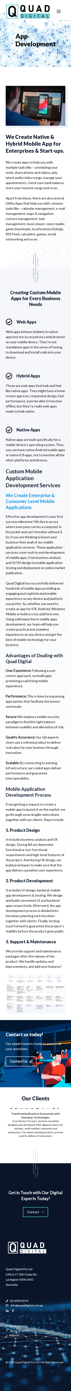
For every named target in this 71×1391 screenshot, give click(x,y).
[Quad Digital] (28, 11)
